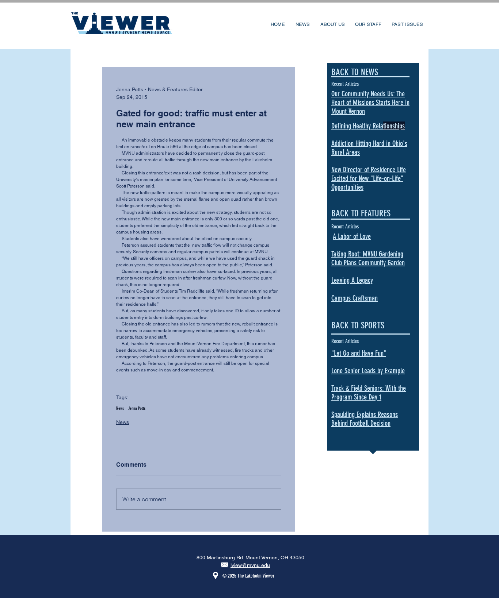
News (120, 408)
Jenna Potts (136, 408)
